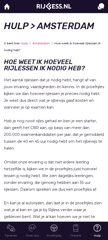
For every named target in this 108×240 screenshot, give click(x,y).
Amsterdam (41, 43)
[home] (7, 7)
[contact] (101, 11)
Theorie (75, 235)
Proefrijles (54, 235)
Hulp (16, 25)
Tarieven (10, 235)
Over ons (32, 235)
